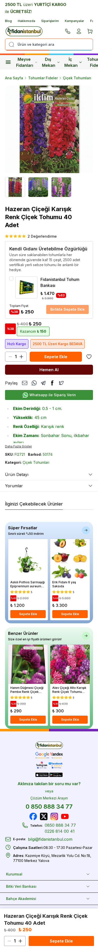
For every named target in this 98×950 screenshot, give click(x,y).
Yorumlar (14, 485)
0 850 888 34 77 (49, 806)
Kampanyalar (74, 21)
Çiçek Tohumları (77, 78)
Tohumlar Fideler (43, 78)
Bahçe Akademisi (21, 898)
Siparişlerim (50, 21)
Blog (8, 21)
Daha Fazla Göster (18, 446)
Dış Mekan (48, 62)
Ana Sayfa (14, 78)
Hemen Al (49, 369)
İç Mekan (71, 62)
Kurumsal (14, 874)
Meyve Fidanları (24, 62)
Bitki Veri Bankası (21, 886)
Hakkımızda (26, 21)
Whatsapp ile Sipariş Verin (52, 395)
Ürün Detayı (16, 474)
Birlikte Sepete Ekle (67, 309)
